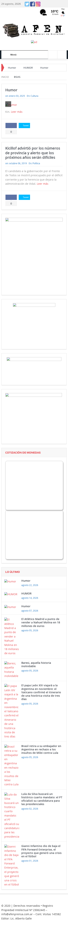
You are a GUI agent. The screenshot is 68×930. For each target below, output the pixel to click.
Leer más (17, 111)
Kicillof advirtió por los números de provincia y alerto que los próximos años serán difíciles (32, 153)
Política (36, 163)
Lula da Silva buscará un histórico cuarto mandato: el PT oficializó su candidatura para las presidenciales (41, 799)
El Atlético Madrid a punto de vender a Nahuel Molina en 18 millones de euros (40, 622)
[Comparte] (11, 125)
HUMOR (28, 67)
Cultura (34, 95)
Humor (12, 67)
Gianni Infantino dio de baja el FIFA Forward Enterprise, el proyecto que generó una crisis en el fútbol (41, 851)
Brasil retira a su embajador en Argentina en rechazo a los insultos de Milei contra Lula (41, 749)
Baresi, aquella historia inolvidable (36, 664)
